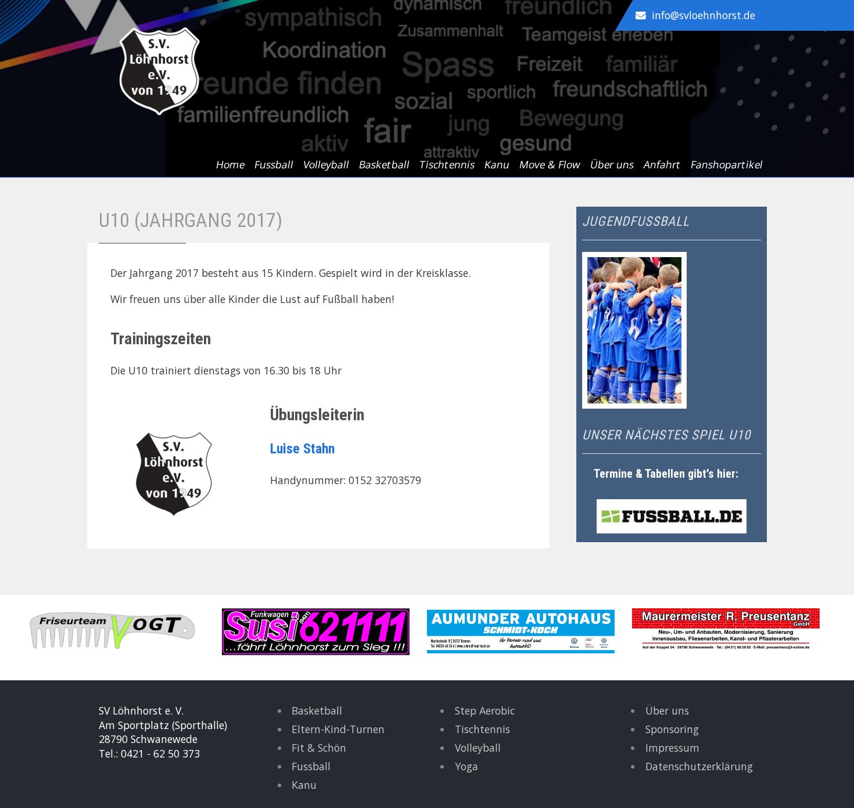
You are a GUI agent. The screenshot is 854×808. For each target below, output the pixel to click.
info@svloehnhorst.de (703, 15)
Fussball (274, 164)
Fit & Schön (319, 748)
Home (230, 164)
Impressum (672, 748)
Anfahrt (662, 164)
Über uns (612, 164)
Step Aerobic (485, 710)
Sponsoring (672, 729)
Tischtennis (447, 164)
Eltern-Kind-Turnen (338, 729)
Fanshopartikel (727, 164)
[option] (121, 632)
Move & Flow (550, 164)
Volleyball (326, 164)
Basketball (384, 164)
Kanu (497, 164)
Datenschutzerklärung (699, 766)
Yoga (466, 766)
